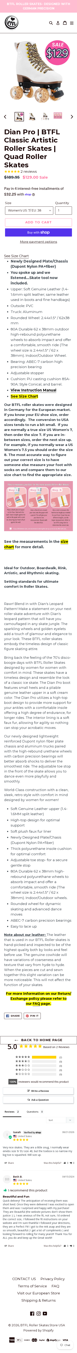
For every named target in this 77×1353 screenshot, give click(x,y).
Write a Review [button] (40, 1091)
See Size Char (23, 396)
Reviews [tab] (9, 1111)
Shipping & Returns (38, 1300)
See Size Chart (16, 256)
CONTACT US (24, 1279)
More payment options (38, 242)
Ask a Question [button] (40, 1099)
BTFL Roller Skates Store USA (42, 1325)
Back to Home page (41, 1040)
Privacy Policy (53, 1279)
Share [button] (10, 1163)
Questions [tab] (32, 1111)
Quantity (62, 203)
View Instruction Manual (33, 390)
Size (8, 203)
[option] (19, 116)
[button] (66, 1163)
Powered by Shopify (38, 1330)
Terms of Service (32, 1286)
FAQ (36, 1004)
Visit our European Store (38, 1293)
